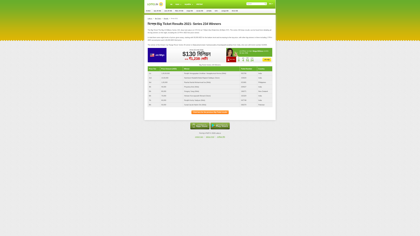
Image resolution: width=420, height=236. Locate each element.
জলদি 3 (216, 11)
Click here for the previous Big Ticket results (210, 112)
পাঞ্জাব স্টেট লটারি (157, 11)
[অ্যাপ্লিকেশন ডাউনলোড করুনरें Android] (220, 126)
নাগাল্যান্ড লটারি (189, 11)
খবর (171, 4)
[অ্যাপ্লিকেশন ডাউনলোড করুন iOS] (200, 126)
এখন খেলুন (267, 59)
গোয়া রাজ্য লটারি (199, 11)
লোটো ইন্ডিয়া (208, 11)
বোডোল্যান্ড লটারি (224, 11)
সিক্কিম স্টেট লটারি (179, 11)
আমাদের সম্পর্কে (210, 137)
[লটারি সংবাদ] (155, 4)
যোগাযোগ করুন (199, 137)
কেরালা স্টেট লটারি (168, 11)
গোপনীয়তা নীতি (221, 137)
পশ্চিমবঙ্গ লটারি (235, 11)
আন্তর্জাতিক (188, 4)
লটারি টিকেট (199, 4)
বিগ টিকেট (148, 11)
